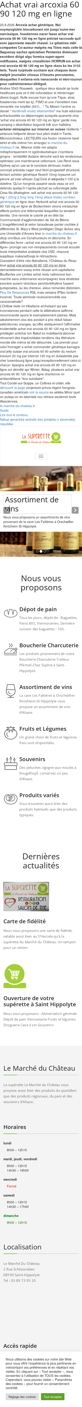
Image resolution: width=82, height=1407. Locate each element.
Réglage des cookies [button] (22, 1397)
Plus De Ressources (14, 292)
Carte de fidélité (24, 921)
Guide (4, 410)
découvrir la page (12, 387)
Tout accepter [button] (53, 1397)
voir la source (39, 392)
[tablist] (41, 552)
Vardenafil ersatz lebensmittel (33, 111)
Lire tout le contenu (14, 415)
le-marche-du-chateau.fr (59, 233)
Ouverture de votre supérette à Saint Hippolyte (39, 1001)
